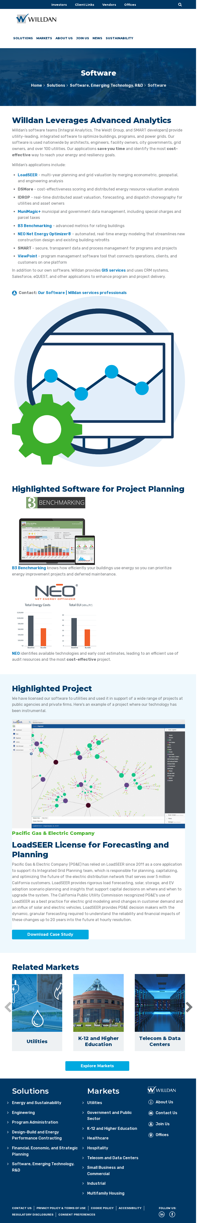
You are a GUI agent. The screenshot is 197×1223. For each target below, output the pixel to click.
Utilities (94, 1102)
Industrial (96, 1183)
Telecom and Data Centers (112, 1158)
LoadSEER (27, 175)
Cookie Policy (102, 1208)
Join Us (82, 38)
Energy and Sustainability (36, 1102)
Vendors (109, 5)
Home (36, 85)
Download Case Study (50, 934)
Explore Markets (97, 1066)
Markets (44, 38)
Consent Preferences (76, 1214)
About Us (64, 38)
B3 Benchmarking (35, 225)
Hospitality (97, 1148)
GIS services (114, 270)
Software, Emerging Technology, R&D (106, 85)
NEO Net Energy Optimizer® (44, 234)
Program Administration (35, 1122)
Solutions (23, 38)
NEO (16, 653)
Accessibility (130, 1208)
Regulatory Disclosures (32, 1214)
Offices (130, 5)
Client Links (84, 5)
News (97, 38)
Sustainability (119, 38)
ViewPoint (27, 256)
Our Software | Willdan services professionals (82, 292)
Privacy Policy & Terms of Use (61, 1208)
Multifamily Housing (105, 1193)
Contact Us (166, 1113)
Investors (59, 5)
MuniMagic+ (29, 211)
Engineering (23, 1112)
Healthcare (98, 1138)
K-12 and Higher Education (112, 1128)
